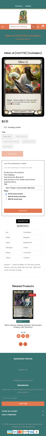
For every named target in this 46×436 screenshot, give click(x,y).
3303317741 (23, 370)
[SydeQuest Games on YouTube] (25, 2)
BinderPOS (30, 427)
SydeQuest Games (23, 39)
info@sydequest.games (23, 380)
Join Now (23, 211)
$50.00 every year (15, 199)
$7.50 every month (15, 194)
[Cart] (42, 26)
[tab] (23, 221)
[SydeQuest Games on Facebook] (16, 2)
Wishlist (28, 6)
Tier (5, 184)
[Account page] (38, 26)
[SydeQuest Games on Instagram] (21, 2)
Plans (6, 191)
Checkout (19, 6)
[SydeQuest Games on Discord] (29, 2)
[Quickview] (19, 336)
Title (3, 132)
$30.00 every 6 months (17, 196)
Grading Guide (14, 127)
